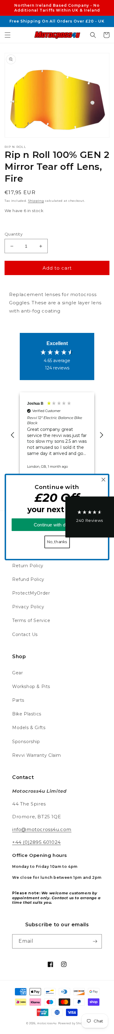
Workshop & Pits (31, 686)
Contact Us (25, 634)
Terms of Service (31, 620)
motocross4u (47, 1023)
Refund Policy (28, 579)
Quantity (13, 234)
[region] (57, 435)
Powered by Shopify (73, 1023)
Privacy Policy (28, 607)
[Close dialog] (103, 480)
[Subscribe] (95, 941)
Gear (17, 673)
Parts (18, 700)
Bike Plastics (26, 714)
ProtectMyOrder (31, 593)
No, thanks (57, 542)
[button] (7, 35)
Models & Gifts (28, 727)
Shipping (36, 201)
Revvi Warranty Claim (36, 755)
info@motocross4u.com (41, 829)
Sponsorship (26, 741)
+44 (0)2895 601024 (36, 842)
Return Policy (27, 565)
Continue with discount (57, 524)
